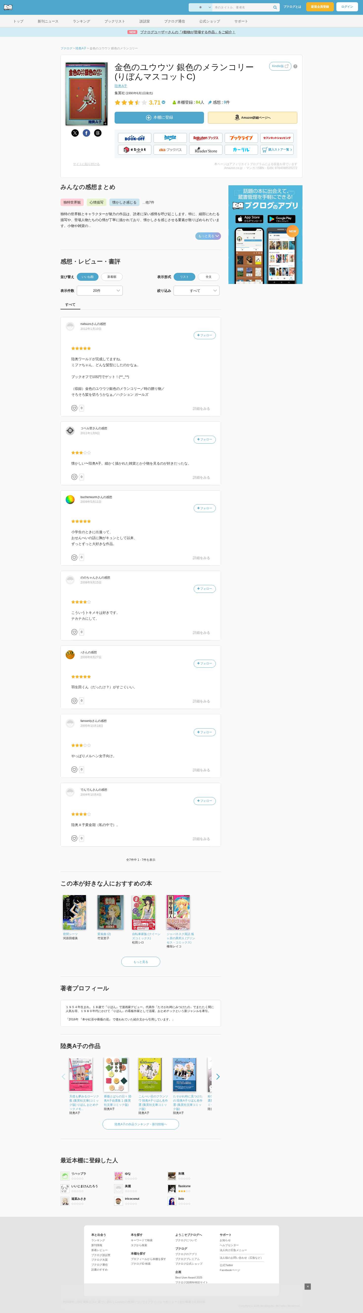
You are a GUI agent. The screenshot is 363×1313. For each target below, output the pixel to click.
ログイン (347, 6)
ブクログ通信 (99, 1264)
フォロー (206, 335)
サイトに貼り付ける (86, 164)
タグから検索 (139, 1245)
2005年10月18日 (92, 726)
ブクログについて (186, 1240)
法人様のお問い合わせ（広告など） (241, 1257)
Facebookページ (230, 1270)
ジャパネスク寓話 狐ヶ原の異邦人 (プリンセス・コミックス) (181, 938)
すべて (70, 304)
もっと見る (206, 236)
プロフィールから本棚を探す (148, 1258)
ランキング (98, 1240)
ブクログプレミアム (187, 1258)
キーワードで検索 (142, 1240)
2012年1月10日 (91, 329)
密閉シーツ (70, 934)
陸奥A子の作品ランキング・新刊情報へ (141, 1124)
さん (89, 324)
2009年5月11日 (91, 502)
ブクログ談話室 (100, 1255)
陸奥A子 (121, 86)
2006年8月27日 (91, 657)
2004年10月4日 (91, 794)
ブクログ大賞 (99, 1259)
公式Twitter (226, 1265)
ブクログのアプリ (186, 1254)
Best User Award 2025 (188, 1277)
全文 (209, 277)
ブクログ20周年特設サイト (191, 1282)
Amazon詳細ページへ (256, 117)
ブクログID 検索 (141, 1263)
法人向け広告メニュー (233, 1250)
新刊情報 (96, 1245)
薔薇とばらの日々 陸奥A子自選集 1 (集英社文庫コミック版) (117, 1101)
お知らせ (225, 1240)
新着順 (111, 277)
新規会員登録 (320, 6)
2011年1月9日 (90, 433)
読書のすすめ (99, 1269)
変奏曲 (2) (104, 934)
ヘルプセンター (229, 1245)
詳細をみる (201, 409)
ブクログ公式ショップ (188, 1263)
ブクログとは (292, 6)
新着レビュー (99, 1250)
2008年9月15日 (91, 582)
